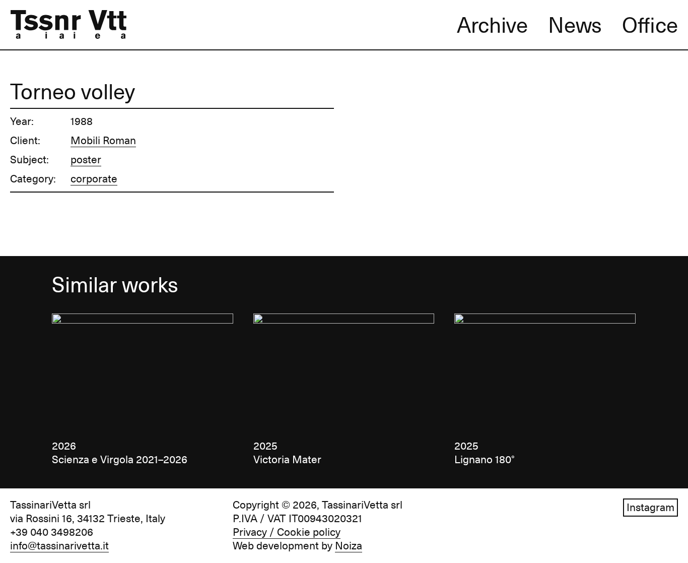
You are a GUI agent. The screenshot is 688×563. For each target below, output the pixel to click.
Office (650, 25)
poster (86, 159)
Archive (492, 25)
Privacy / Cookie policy (286, 532)
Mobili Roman (103, 140)
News (575, 25)
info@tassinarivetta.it (59, 545)
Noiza (348, 545)
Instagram (650, 507)
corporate (94, 178)
